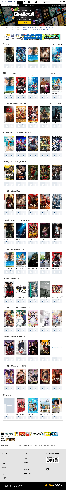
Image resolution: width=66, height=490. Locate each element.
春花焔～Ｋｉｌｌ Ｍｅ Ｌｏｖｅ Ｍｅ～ (24, 385)
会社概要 (2, 445)
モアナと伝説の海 (7, 151)
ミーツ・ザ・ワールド (8, 414)
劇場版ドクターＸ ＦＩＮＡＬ (21, 122)
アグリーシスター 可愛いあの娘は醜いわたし (48, 239)
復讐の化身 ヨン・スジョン (9, 355)
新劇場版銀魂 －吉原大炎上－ (33, 122)
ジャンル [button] (22, 5)
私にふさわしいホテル (20, 414)
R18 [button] (62, 5)
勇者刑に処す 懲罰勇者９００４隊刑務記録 (12, 326)
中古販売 (4, 477)
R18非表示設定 (5, 478)
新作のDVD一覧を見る (57, 44)
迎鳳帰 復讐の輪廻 (43, 385)
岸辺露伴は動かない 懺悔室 (33, 268)
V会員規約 (6, 445)
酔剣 (29, 210)
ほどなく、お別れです (8, 93)
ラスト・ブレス (19, 239)
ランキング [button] (34, 5)
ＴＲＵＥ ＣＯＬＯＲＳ (44, 297)
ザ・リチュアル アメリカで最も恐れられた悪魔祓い (13, 239)
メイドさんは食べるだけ (32, 326)
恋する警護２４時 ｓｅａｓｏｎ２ (22, 297)
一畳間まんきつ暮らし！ (56, 326)
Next (61, 57)
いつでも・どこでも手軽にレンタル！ (7, 431)
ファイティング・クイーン (44, 210)
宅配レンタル (5, 474)
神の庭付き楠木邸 (19, 326)
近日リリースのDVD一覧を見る (55, 103)
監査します (18, 355)
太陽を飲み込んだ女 (43, 355)
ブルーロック (54, 151)
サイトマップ (14, 446)
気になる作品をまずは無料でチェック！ (7, 436)
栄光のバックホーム (55, 93)
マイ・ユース (54, 355)
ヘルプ (59, 5)
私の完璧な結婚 (31, 385)
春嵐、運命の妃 (7, 385)
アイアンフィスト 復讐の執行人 (10, 210)
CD (26, 2)
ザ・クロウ (54, 122)
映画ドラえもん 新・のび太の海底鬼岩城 (35, 93)
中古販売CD (39, 2)
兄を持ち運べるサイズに (44, 268)
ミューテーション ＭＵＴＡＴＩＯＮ (22, 210)
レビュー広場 (27, 469)
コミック (32, 2)
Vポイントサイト (28, 473)
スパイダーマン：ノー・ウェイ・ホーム (35, 151)
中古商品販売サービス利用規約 (27, 445)
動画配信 (47, 2)
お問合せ (26, 462)
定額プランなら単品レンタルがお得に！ (50, 431)
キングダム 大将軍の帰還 (44, 151)
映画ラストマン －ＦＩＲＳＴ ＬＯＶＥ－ (24, 93)
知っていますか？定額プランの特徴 (35, 431)
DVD (20, 2)
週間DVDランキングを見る (56, 73)
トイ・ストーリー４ (19, 151)
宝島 (5, 122)
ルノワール (54, 414)
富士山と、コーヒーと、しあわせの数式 (47, 414)
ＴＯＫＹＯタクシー (43, 93)
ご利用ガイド (54, 5)
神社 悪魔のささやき (56, 239)
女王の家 (29, 355)
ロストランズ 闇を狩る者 (44, 122)
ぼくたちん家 (30, 297)
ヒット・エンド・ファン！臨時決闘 (34, 239)
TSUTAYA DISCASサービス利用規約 (15, 445)
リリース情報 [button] (28, 5)
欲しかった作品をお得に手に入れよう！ (21, 431)
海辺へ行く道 (30, 414)
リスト (61, 2)
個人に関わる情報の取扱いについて (39, 445)
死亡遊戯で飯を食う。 (44, 326)
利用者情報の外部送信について (6, 446)
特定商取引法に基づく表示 (51, 445)
